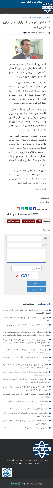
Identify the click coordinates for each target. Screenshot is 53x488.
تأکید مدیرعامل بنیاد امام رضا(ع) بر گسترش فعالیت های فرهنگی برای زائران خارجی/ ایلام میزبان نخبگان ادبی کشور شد (27, 334)
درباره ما (38, 463)
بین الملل (27, 460)
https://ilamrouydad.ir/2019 (24, 214)
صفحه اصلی (44, 460)
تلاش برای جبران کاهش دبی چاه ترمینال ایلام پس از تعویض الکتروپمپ (27, 312)
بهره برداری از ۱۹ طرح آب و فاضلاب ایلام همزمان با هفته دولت (27, 429)
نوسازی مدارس (28, 221)
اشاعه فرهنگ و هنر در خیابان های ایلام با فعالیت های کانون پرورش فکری (27, 422)
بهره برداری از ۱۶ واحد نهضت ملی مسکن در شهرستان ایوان (27, 359)
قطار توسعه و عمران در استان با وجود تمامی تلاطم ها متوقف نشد (27, 396)
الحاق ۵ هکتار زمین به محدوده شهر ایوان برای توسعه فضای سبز (27, 326)
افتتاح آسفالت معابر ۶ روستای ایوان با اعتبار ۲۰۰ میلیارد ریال (27, 319)
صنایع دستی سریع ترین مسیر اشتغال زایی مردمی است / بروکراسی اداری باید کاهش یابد (27, 381)
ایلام (39, 221)
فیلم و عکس (10, 460)
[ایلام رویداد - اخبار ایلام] (42, 449)
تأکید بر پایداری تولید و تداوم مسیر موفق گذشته (29, 408)
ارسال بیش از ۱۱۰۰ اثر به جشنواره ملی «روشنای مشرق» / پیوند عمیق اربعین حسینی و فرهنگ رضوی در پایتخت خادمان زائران (27, 342)
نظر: (45, 262)
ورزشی (19, 460)
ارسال (36, 283)
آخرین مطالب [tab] (44, 304)
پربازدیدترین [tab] (28, 304)
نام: (45, 238)
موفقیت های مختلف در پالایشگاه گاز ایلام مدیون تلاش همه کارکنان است (27, 415)
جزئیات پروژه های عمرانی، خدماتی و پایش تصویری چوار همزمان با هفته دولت (27, 374)
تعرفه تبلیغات (17, 463)
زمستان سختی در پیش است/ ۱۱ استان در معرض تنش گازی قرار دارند (27, 403)
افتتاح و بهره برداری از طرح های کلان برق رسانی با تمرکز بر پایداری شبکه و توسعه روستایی (27, 388)
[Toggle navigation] (6, 11)
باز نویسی (36, 289)
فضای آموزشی (13, 221)
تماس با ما (29, 463)
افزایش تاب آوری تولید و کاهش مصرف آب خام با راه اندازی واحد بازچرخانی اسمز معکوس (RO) (27, 366)
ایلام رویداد (40, 64)
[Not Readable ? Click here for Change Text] (16, 275)
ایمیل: (44, 245)
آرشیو (35, 460)
